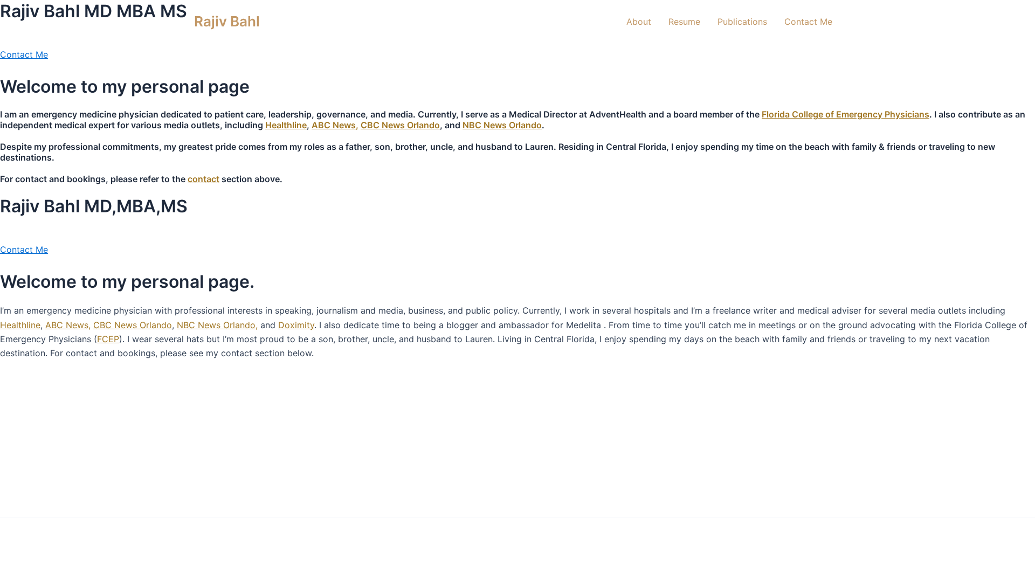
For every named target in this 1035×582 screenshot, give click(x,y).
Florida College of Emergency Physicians (845, 114)
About (638, 21)
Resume (684, 21)
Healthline (286, 125)
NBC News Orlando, (217, 325)
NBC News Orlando (502, 125)
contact (203, 179)
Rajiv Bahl (227, 21)
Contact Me (808, 21)
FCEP (108, 339)
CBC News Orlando (400, 125)
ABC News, (335, 125)
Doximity (296, 325)
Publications (742, 21)
